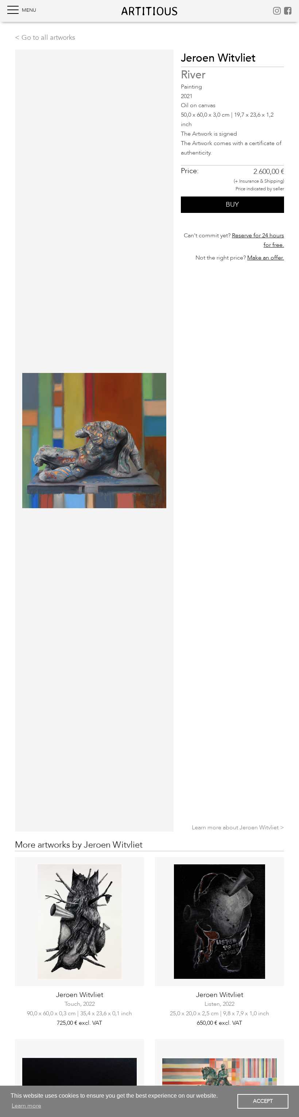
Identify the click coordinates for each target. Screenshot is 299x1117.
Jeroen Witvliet (79, 995)
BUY (232, 204)
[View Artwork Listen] (219, 921)
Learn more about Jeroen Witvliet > (238, 828)
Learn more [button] (26, 1106)
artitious (149, 11)
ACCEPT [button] (263, 1101)
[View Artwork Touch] (79, 921)
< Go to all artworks (45, 37)
